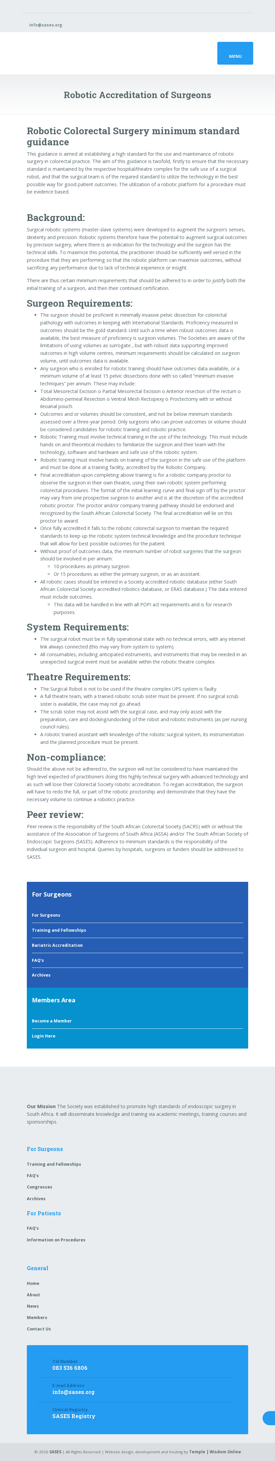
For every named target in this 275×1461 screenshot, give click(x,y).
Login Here (43, 1036)
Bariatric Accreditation (57, 945)
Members (37, 1317)
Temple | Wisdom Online (215, 1451)
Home (33, 1283)
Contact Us (39, 1329)
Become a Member (52, 1021)
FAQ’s (38, 960)
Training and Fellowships (59, 930)
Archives (41, 975)
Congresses (39, 1187)
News (33, 1306)
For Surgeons (46, 915)
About (33, 1295)
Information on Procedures (56, 1240)
